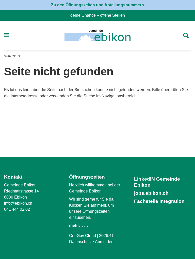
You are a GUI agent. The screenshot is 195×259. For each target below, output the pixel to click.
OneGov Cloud (82, 235)
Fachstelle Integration (159, 201)
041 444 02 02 (17, 209)
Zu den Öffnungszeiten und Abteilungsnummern (97, 5)
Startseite (12, 56)
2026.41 (106, 235)
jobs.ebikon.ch (151, 193)
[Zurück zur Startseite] (97, 35)
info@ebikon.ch (18, 203)
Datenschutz (80, 242)
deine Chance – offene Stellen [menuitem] (99, 15)
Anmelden (104, 242)
